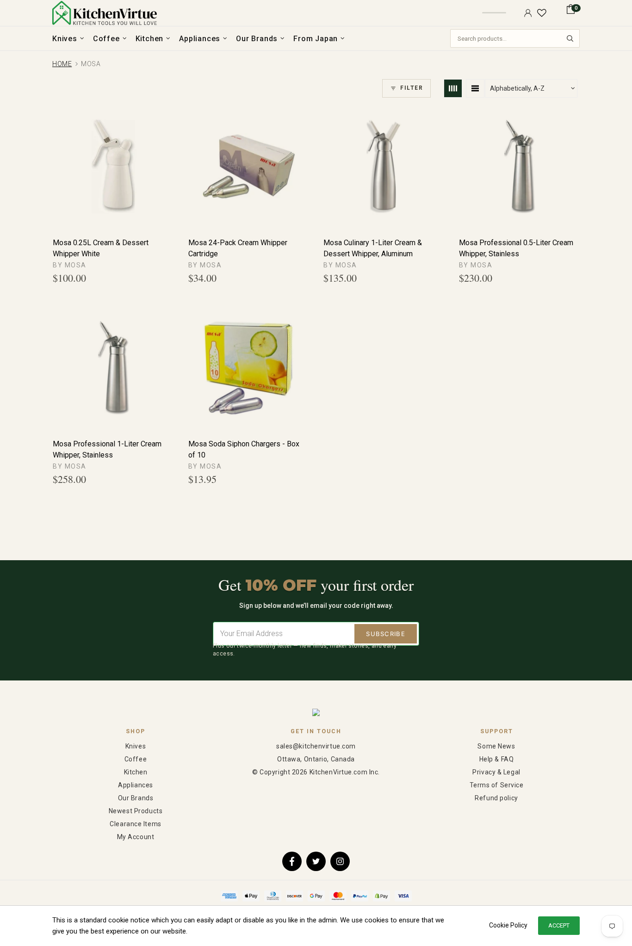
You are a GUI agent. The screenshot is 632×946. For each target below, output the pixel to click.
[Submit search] (570, 38)
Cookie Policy (508, 925)
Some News (496, 746)
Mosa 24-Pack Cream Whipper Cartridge (237, 248)
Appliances (135, 785)
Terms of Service (497, 785)
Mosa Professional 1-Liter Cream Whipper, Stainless (107, 449)
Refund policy (496, 798)
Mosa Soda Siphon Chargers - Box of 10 (243, 449)
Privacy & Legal (496, 772)
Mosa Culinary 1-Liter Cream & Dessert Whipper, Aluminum (372, 248)
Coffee (135, 759)
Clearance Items (135, 824)
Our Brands (136, 798)
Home (62, 64)
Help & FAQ (496, 759)
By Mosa (70, 265)
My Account (136, 837)
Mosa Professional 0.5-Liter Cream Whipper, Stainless (516, 248)
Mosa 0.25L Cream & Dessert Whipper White (101, 248)
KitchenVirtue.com (104, 13)
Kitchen (136, 772)
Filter (411, 88)
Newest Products (135, 811)
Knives (135, 746)
